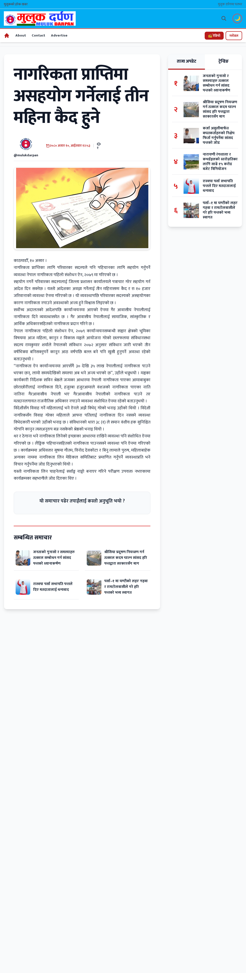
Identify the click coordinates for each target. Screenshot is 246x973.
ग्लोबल (233, 35)
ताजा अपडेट (186, 61)
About (20, 35)
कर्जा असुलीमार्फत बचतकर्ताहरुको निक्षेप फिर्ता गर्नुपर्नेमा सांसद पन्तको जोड (218, 135)
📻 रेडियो (214, 35)
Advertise (59, 35)
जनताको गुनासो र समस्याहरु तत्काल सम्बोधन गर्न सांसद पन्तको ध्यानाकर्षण (54, 558)
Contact (38, 35)
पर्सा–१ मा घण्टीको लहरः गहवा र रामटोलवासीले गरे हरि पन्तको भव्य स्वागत (126, 587)
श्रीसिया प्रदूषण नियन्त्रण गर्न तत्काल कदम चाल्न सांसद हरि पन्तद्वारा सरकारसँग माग (125, 558)
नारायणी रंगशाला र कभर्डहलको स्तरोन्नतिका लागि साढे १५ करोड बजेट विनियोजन (220, 161)
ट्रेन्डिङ (223, 61)
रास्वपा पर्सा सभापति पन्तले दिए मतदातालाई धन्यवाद (53, 587)
